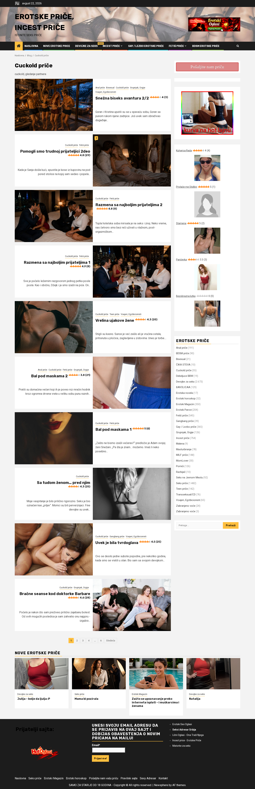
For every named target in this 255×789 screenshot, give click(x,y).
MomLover (182, 460)
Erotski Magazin (185, 404)
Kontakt (163, 778)
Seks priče (182, 483)
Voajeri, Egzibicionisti (105, 92)
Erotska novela (184, 392)
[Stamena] (207, 241)
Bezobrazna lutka (195, 296)
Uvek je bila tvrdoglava (128, 542)
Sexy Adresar (148, 778)
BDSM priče (182, 353)
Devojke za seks (86, 46)
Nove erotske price (56, 46)
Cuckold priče (122, 87)
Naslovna (31, 46)
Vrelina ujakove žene (126, 320)
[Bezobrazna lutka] (207, 314)
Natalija (194, 698)
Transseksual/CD (186, 494)
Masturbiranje (184, 449)
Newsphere (161, 785)
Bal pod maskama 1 (122, 429)
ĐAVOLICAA (183, 387)
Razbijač (181, 472)
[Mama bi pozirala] (99, 673)
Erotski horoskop (186, 398)
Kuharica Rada (193, 150)
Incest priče (111, 46)
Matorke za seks (181, 745)
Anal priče (100, 87)
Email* (96, 745)
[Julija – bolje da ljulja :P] (42, 673)
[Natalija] (213, 673)
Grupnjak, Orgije (137, 87)
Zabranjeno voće (185, 505)
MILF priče (182, 454)
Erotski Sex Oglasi (182, 724)
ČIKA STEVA (183, 364)
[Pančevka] (207, 277)
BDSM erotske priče (205, 46)
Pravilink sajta (129, 778)
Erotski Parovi (184, 409)
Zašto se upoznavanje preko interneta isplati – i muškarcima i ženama (155, 702)
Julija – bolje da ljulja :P (33, 698)
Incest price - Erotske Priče (186, 740)
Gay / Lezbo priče (186, 426)
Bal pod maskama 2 (60, 376)
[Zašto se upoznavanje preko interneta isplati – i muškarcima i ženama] (156, 673)
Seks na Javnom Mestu (189, 477)
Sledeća (110, 640)
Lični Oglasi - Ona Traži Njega (188, 735)
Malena (180, 443)
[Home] (19, 46)
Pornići (180, 466)
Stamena (190, 223)
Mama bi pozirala (86, 698)
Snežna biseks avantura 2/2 (131, 98)
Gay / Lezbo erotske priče (146, 46)
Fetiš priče (176, 46)
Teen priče (114, 314)
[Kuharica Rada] (207, 168)
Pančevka (191, 259)
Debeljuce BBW (184, 375)
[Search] (238, 46)
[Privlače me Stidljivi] (207, 204)
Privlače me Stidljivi (195, 186)
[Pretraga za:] (199, 525)
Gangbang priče (117, 536)
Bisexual (110, 87)
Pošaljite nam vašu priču (103, 778)
